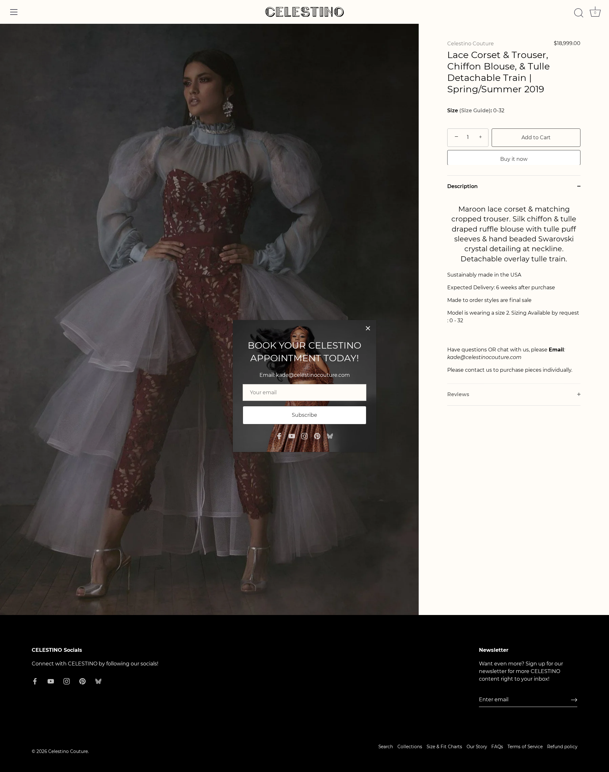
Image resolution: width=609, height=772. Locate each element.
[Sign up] (574, 700)
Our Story (477, 746)
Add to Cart (536, 137)
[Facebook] (279, 436)
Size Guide (475, 111)
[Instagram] (304, 436)
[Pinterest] (317, 436)
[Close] (368, 328)
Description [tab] (462, 186)
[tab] (513, 290)
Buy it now (513, 159)
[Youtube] (292, 436)
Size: (469, 111)
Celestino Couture (470, 44)
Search (385, 746)
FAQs (497, 746)
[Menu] (14, 12)
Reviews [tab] (458, 394)
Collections (409, 746)
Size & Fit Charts (444, 746)
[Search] (579, 13)
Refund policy (562, 746)
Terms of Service (525, 746)
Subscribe (304, 415)
